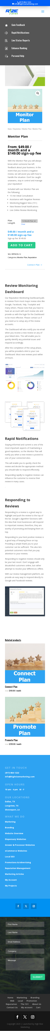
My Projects (11, 885)
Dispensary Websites (15, 839)
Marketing (10, 821)
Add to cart (22, 245)
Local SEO (10, 856)
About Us (36, 1004)
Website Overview (14, 833)
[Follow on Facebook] (18, 906)
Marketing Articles (14, 874)
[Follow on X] (26, 906)
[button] (37, 93)
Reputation (17, 128)
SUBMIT (38, 977)
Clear (23, 224)
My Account (11, 880)
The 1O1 (25, 1004)
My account (26, 1007)
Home (10, 128)
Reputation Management (17, 868)
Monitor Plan (26, 128)
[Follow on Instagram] (34, 906)
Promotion (32, 1000)
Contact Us (12, 1007)
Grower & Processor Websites (20, 845)
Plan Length (11, 221)
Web (12, 1000)
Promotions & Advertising (18, 862)
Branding (9, 827)
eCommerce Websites (16, 850)
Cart (38, 1007)
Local (20, 1000)
